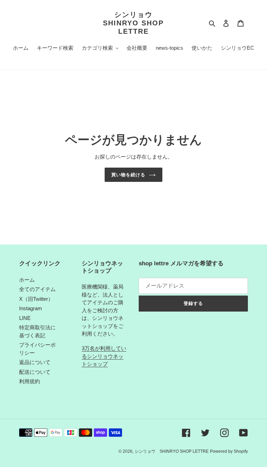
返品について (34, 362)
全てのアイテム (37, 289)
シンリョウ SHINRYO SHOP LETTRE (133, 23)
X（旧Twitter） (36, 299)
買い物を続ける (128, 174)
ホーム (27, 280)
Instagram (30, 308)
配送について (34, 372)
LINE (25, 318)
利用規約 (29, 381)
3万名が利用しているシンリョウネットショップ (104, 356)
